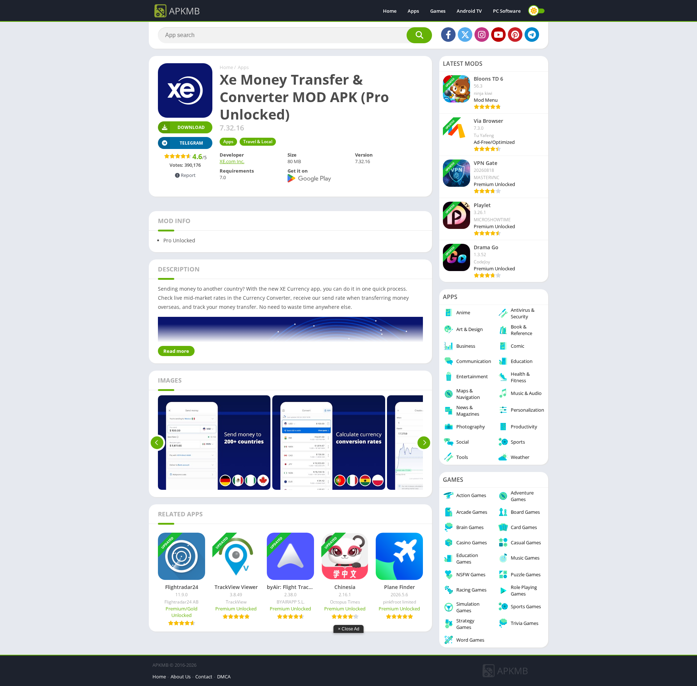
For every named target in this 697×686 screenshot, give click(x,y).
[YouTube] (498, 34)
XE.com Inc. (232, 161)
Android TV (469, 11)
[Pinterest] (515, 34)
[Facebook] (448, 34)
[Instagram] (481, 34)
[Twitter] (465, 34)
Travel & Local (257, 141)
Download (191, 127)
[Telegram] (532, 34)
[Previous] (157, 442)
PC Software (507, 11)
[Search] (419, 35)
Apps (413, 11)
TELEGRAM (191, 143)
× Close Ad (348, 628)
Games (437, 11)
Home (389, 11)
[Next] (424, 442)
